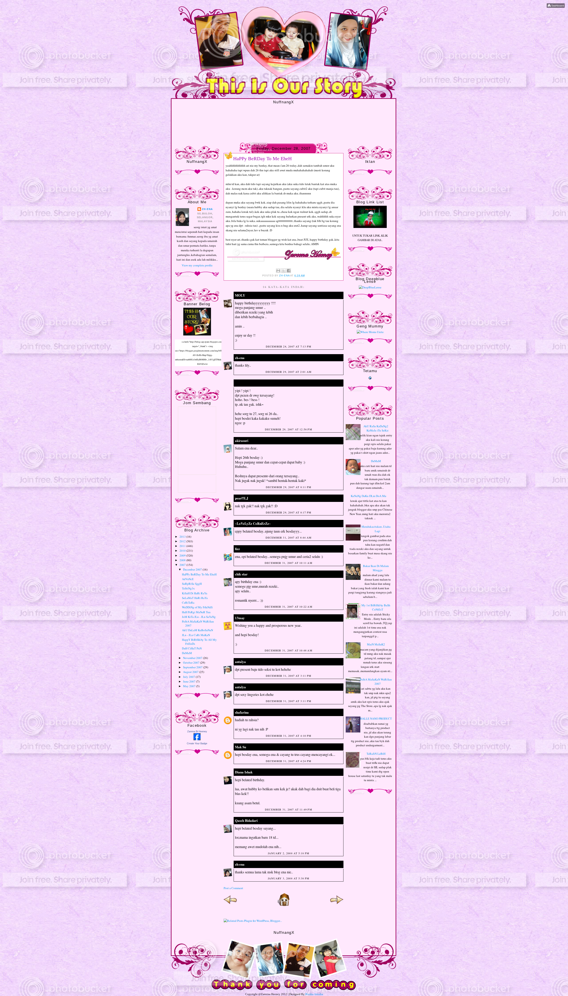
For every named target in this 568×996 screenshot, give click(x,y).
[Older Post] (336, 905)
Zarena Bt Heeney (197, 731)
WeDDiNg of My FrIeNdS (197, 607)
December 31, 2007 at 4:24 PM (289, 761)
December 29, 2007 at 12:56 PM (288, 429)
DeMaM (187, 653)
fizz (237, 548)
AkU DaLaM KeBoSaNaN (197, 630)
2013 (182, 537)
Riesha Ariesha (314, 994)
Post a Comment (233, 888)
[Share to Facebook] (288, 270)
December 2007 (193, 569)
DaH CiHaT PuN (192, 648)
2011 (182, 546)
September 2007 (193, 667)
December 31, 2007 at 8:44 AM (289, 537)
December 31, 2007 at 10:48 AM (288, 650)
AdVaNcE (188, 579)
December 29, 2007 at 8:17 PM (289, 512)
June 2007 (189, 681)
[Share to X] (283, 270)
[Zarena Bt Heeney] (197, 739)
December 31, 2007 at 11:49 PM (288, 809)
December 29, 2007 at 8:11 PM (289, 487)
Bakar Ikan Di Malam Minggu (376, 568)
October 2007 (191, 663)
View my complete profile (197, 265)
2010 (182, 551)
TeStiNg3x (188, 588)
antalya (240, 661)
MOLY (240, 295)
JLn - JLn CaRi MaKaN (196, 635)
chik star (241, 574)
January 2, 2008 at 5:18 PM (288, 853)
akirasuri (241, 440)
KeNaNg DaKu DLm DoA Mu (368, 496)
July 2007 (189, 677)
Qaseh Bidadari (246, 820)
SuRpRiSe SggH (192, 584)
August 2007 (191, 672)
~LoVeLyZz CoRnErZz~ (253, 523)
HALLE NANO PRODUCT (376, 719)
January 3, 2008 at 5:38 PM (288, 878)
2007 (182, 565)
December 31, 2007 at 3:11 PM (289, 675)
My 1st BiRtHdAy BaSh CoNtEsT (375, 607)
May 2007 (189, 686)
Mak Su (240, 747)
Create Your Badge (197, 743)
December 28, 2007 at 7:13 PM (289, 346)
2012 (182, 541)
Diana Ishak (244, 772)
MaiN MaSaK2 (376, 644)
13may (240, 617)
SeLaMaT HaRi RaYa (195, 598)
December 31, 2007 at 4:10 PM (289, 735)
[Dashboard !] (556, 7)
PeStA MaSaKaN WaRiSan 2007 (376, 681)
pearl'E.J (241, 498)
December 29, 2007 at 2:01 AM (289, 371)
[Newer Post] (230, 905)
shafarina (242, 712)
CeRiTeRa (188, 603)
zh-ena (207, 209)
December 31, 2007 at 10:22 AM (288, 606)
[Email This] (278, 270)
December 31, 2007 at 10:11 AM (288, 563)
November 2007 (193, 658)
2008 (182, 560)
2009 (182, 555)
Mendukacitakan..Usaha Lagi (375, 529)
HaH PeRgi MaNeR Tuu (196, 612)
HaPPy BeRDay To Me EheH (199, 574)
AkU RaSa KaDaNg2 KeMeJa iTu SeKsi (376, 428)
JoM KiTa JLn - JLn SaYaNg (199, 617)
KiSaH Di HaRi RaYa (194, 593)
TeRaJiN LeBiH (376, 754)
